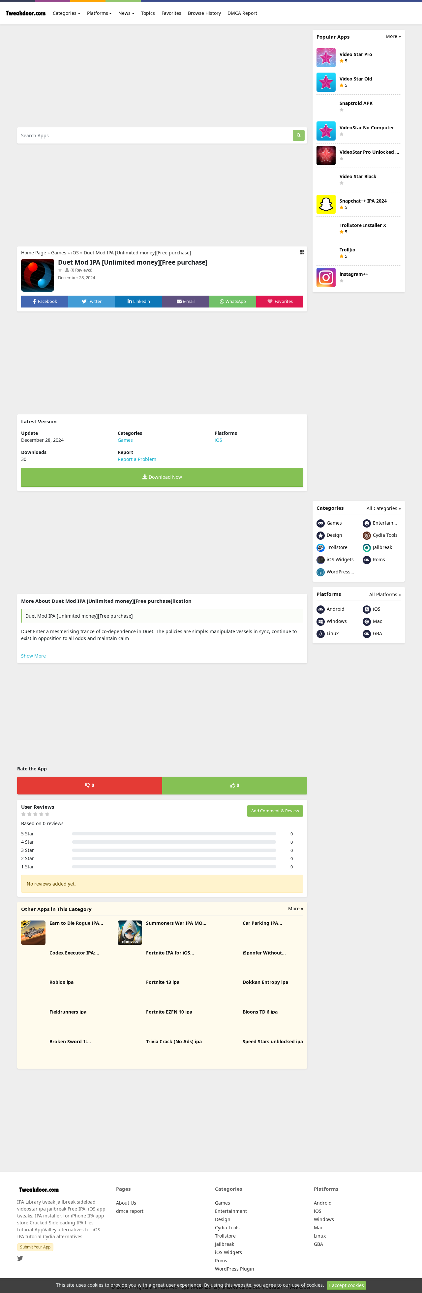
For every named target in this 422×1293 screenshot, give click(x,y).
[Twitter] (20, 1256)
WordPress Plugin (340, 571)
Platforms (97, 13)
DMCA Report (242, 13)
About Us (126, 1203)
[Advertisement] (162, 76)
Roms (378, 559)
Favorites (171, 13)
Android (335, 609)
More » (295, 908)
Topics (148, 13)
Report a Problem (137, 459)
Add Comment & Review (275, 811)
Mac (377, 621)
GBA (377, 633)
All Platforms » (385, 594)
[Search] (299, 135)
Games (58, 252)
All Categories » (384, 508)
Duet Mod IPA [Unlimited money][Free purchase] (137, 252)
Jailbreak (382, 547)
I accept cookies (346, 1285)
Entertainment (386, 523)
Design (333, 535)
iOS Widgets (339, 559)
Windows (336, 621)
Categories (64, 13)
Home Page (33, 252)
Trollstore (336, 547)
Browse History (204, 13)
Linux (332, 633)
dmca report (129, 1211)
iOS (75, 252)
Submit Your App (35, 1247)
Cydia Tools (385, 535)
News (124, 13)
